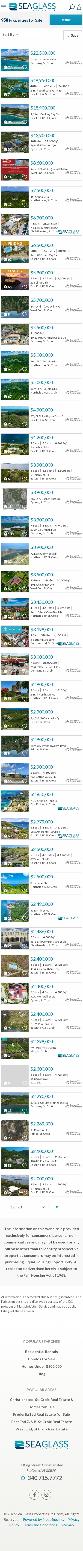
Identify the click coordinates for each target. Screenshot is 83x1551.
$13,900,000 (42, 135)
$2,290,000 (41, 1096)
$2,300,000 (41, 1068)
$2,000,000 (41, 1178)
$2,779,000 (41, 821)
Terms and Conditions (40, 1525)
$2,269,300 (41, 1123)
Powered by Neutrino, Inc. (43, 1519)
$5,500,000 (41, 327)
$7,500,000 (41, 190)
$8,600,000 (41, 163)
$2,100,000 (41, 1151)
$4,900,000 (41, 409)
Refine (66, 20)
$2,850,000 (41, 794)
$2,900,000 (41, 684)
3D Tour (14, 629)
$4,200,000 (41, 437)
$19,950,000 (42, 80)
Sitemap (67, 1525)
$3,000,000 (41, 657)
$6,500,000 (41, 245)
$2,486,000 (41, 931)
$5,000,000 (41, 355)
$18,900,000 (42, 107)
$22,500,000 (42, 53)
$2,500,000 (41, 849)
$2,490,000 (41, 904)
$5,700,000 (41, 300)
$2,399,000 (41, 1041)
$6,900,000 (41, 217)
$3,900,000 (41, 465)
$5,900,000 (41, 272)
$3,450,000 (41, 602)
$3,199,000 (41, 629)
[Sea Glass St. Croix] (32, 10)
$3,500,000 (41, 574)
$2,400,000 (41, 959)
